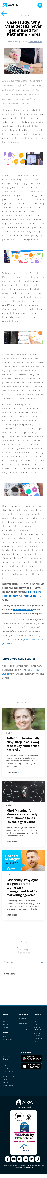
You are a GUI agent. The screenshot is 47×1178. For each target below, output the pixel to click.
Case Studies (35, 41)
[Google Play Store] (31, 1061)
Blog (4, 1036)
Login (41, 962)
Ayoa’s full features (31, 639)
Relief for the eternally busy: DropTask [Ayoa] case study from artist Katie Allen (23, 744)
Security (5, 1024)
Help (35, 1018)
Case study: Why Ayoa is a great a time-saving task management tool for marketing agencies (22, 887)
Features (5, 1027)
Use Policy (6, 1068)
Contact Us (37, 1024)
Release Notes (7, 1039)
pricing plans (8, 643)
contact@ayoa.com (23, 609)
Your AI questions (8, 1086)
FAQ (35, 1021)
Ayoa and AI (6, 1082)
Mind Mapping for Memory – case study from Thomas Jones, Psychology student (21, 816)
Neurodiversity (23, 1030)
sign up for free (33, 595)
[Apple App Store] (31, 1068)
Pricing (5, 1018)
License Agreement (9, 1065)
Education (21, 1027)
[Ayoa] (10, 5)
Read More (13, 772)
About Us (6, 1021)
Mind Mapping (22, 1018)
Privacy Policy (7, 1062)
